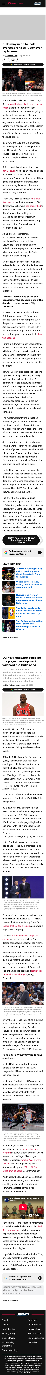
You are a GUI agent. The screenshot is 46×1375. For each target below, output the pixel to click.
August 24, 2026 (35, 836)
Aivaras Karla (11, 56)
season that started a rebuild (16, 926)
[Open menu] (3, 3)
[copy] (17, 60)
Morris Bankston (12, 685)
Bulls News (14, 637)
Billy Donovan (9, 171)
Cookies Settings (10, 1350)
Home (4, 637)
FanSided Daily (9, 1329)
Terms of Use (34, 1333)
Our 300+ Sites (35, 1324)
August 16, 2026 (9, 788)
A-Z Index (32, 1342)
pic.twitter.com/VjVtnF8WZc (26, 782)
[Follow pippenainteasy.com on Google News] (40, 552)
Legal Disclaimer (36, 1338)
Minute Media (14, 1356)
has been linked (33, 206)
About (5, 1320)
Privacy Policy (8, 1333)
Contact (6, 1324)
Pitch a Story (34, 1329)
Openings (32, 1320)
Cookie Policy (8, 1338)
